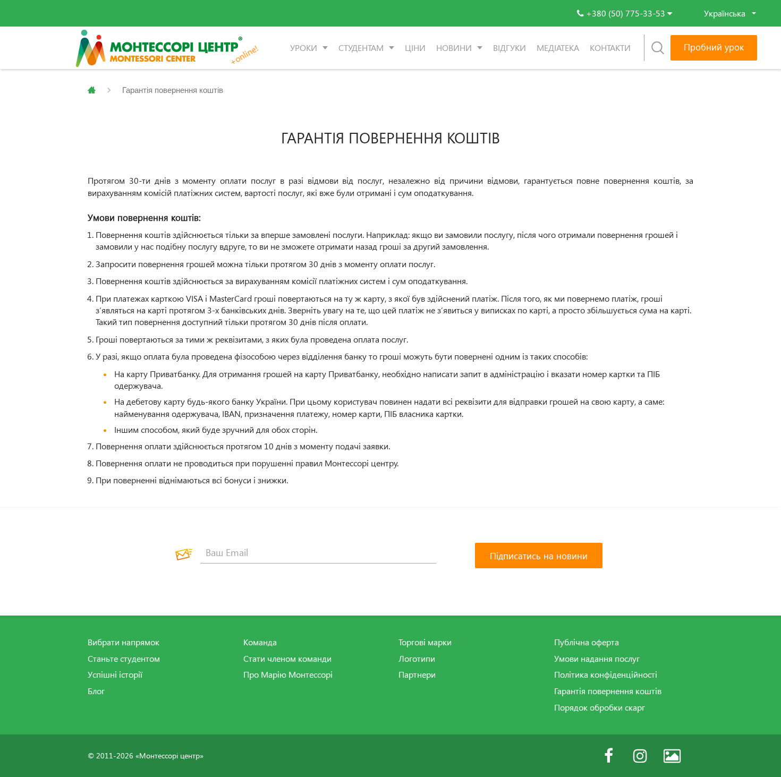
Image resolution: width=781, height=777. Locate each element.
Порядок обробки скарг (599, 707)
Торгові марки (425, 642)
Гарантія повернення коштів (607, 691)
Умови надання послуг (597, 658)
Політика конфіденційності (605, 674)
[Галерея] (672, 755)
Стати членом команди (287, 658)
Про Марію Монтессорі (288, 674)
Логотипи (416, 658)
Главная (92, 90)
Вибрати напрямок (123, 642)
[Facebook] (608, 755)
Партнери (417, 674)
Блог (96, 691)
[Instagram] (640, 755)
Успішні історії (115, 674)
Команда (260, 642)
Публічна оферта (586, 642)
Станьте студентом (124, 658)
